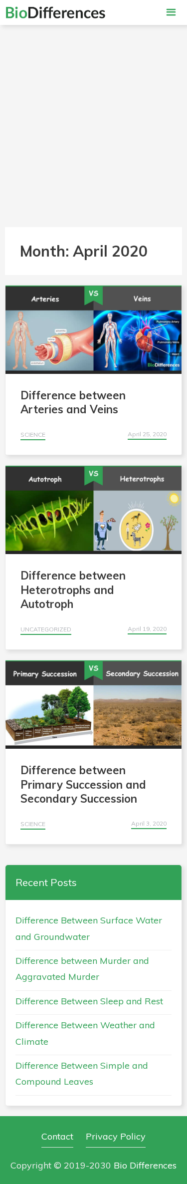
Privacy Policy (116, 1136)
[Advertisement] (93, 123)
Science (32, 434)
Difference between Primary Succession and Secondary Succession (83, 784)
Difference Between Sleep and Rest (89, 1001)
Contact (57, 1136)
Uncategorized (45, 629)
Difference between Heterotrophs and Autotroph (73, 590)
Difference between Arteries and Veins (73, 402)
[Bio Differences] (55, 12)
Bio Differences (145, 1165)
